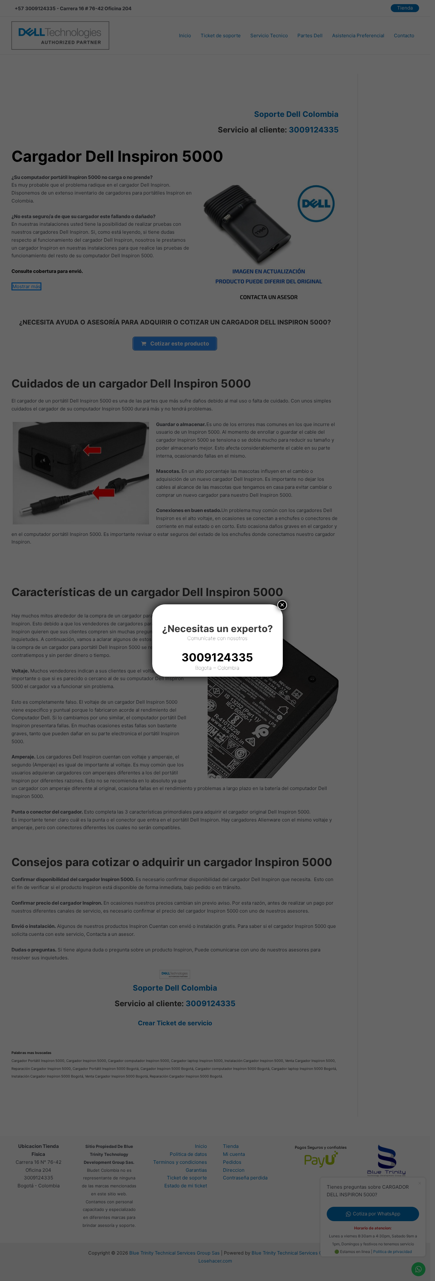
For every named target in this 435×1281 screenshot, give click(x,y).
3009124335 (217, 657)
